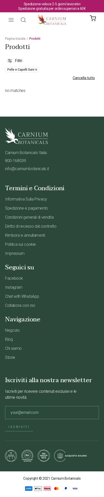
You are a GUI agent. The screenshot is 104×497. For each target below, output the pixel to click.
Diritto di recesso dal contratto (31, 226)
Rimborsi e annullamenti (25, 235)
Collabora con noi (20, 305)
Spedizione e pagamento (26, 208)
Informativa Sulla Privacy (26, 199)
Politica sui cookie (20, 244)
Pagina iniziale (15, 38)
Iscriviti (19, 427)
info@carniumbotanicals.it (27, 168)
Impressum (14, 253)
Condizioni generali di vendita (29, 217)
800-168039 (15, 160)
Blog (9, 339)
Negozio (12, 330)
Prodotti (34, 38)
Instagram (13, 287)
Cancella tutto (84, 78)
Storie (10, 357)
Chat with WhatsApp (22, 296)
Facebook (14, 278)
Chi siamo (13, 348)
